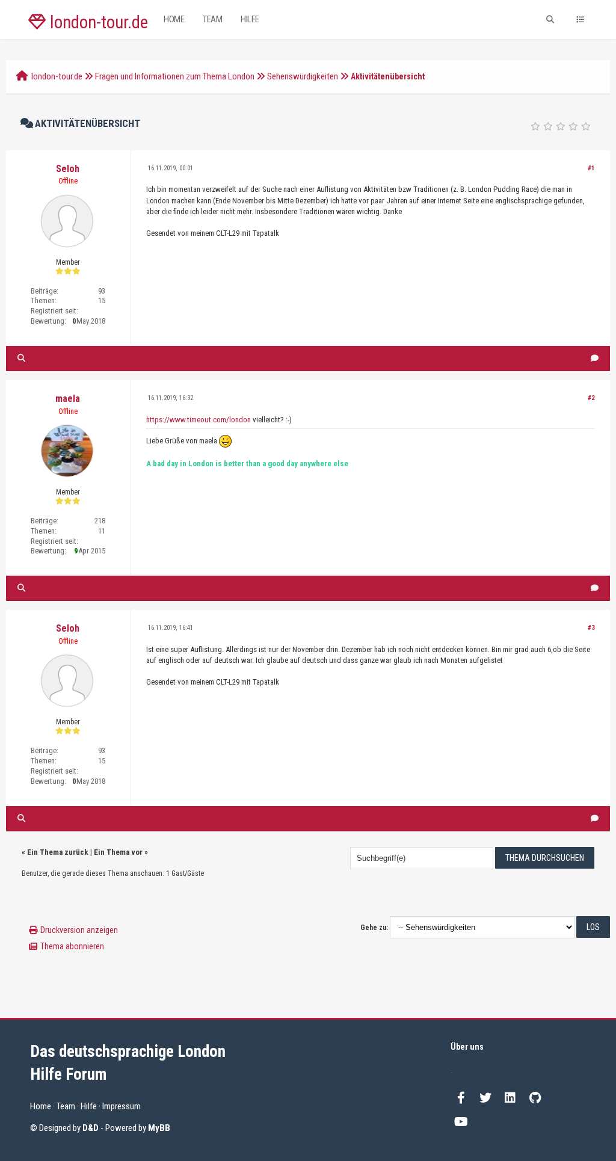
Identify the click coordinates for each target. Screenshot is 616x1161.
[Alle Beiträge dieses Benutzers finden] (21, 358)
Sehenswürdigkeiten (302, 76)
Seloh (67, 168)
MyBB (159, 1128)
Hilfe (250, 19)
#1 (591, 168)
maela (67, 398)
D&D (90, 1128)
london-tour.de (97, 22)
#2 (591, 398)
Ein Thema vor (118, 852)
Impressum (121, 1106)
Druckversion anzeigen (79, 930)
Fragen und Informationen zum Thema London (174, 76)
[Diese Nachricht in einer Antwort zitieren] (595, 358)
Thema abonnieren (72, 946)
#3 (591, 628)
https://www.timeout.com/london (198, 419)
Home (174, 19)
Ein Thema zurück (57, 852)
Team (212, 19)
